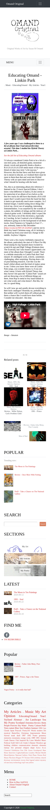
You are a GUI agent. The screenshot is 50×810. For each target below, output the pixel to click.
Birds (43, 723)
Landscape (35, 719)
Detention (29, 723)
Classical (7, 750)
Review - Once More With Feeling (28, 475)
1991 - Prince (36, 411)
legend (32, 760)
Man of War (23, 436)
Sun (21, 728)
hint (27, 760)
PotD (44, 725)
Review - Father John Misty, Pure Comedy (33, 426)
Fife (25, 750)
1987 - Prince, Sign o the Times (27, 677)
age (44, 743)
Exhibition (15, 750)
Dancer (12, 740)
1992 (29, 735)
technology (17, 763)
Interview (12, 753)
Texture (27, 758)
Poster (35, 735)
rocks (29, 738)
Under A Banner (29, 743)
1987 (24, 735)
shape (32, 748)
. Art (26, 719)
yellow (31, 763)
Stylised (8, 719)
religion (26, 748)
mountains (16, 738)
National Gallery (21, 755)
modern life (41, 730)
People (7, 725)
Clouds (6, 730)
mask (13, 735)
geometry (42, 735)
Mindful (38, 740)
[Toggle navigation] (40, 3)
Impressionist (35, 733)
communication (24, 745)
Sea (44, 719)
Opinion (9, 716)
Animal (43, 738)
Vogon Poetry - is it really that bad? (17, 690)
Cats (44, 728)
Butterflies (16, 733)
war (27, 763)
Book (44, 748)
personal (18, 748)
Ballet (38, 748)
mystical (7, 733)
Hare (44, 750)
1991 (38, 738)
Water (24, 725)
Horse (6, 753)
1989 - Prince (36, 386)
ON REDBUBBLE (12, 639)
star (7, 763)
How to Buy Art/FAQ (18, 782)
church (43, 758)
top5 (23, 763)
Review (37, 723)
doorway (7, 760)
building (7, 745)
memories (7, 738)
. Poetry (30, 725)
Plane (35, 755)
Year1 (43, 85)
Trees (6, 728)
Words (33, 730)
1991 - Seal (13, 386)
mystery (43, 760)
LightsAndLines (22, 753)
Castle (6, 740)
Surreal (6, 735)
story (11, 763)
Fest (21, 750)
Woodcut (39, 743)
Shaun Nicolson (10, 758)
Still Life (19, 743)
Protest (39, 755)
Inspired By (24, 740)
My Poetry (9, 722)
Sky (19, 725)
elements (42, 745)
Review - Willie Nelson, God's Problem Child (13, 412)
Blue (17, 728)
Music (43, 740)
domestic (35, 745)
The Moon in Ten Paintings (25, 466)
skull (18, 735)
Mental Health (40, 753)
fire (12, 748)
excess (23, 760)
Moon (44, 733)
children (14, 745)
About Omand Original (19, 784)
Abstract (18, 719)
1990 (40, 728)
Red (44, 755)
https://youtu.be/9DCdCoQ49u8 (18, 228)
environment (15, 760)
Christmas (25, 733)
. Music (8, 85)
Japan (12, 730)
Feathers (27, 728)
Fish (17, 740)
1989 (33, 738)
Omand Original (15, 3)
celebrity (37, 758)
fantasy (6, 748)
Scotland (20, 722)
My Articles (34, 85)
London (32, 753)
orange (23, 738)
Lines (31, 740)
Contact (12, 787)
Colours (37, 725)
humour (34, 728)
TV (23, 758)
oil (5, 763)
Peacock (18, 730)
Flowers (13, 725)
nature (11, 728)
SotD (13, 743)
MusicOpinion (9, 755)
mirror (37, 760)
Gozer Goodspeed (35, 750)
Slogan (18, 758)
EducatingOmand (20, 85)
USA (32, 758)
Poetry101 (26, 730)
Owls (30, 755)
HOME (12, 780)
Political (7, 743)
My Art (40, 712)
